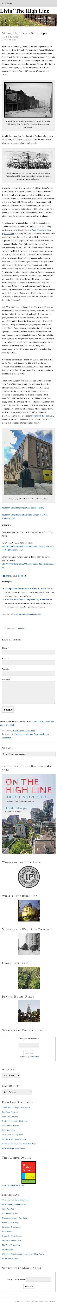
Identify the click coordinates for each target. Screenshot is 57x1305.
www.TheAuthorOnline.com (13, 1185)
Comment (6, 679)
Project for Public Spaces (11, 1236)
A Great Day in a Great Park (23, 730)
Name (5, 647)
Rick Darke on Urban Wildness (14, 1139)
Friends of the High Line (43, 415)
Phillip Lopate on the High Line (14, 1121)
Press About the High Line (12, 1134)
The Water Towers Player (11, 1245)
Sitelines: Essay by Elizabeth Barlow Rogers (19, 1143)
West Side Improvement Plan (13, 1148)
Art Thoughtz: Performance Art (14, 1204)
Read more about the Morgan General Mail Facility (23, 507)
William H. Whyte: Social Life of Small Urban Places (23, 1254)
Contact (45, 1301)
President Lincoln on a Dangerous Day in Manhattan (28, 599)
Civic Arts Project (9, 1208)
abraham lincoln (17, 613)
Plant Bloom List (8, 1130)
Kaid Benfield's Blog (10, 1222)
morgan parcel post (33, 613)
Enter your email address (16, 1279)
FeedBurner (34, 1056)
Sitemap (52, 1301)
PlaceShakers (7, 1231)
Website (5, 668)
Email (5, 658)
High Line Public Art (10, 1112)
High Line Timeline (10, 1116)
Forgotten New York (10, 1213)
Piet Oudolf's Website (10, 1125)
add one (21, 628)
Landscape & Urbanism (11, 1227)
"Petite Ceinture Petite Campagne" (15, 1199)
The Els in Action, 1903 (11, 1240)
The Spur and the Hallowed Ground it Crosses (25, 588)
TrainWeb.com (7, 1249)
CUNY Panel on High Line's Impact (16, 1107)
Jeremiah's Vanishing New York (14, 1218)
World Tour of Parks (10, 1258)
